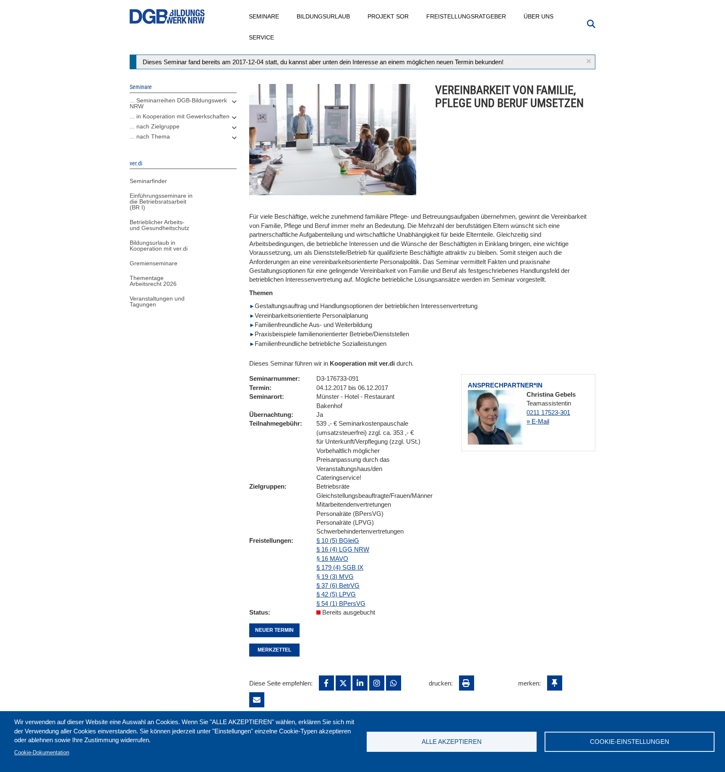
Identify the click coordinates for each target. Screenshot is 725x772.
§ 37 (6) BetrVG (338, 585)
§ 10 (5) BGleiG (337, 540)
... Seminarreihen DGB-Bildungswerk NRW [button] (178, 103)
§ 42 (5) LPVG (336, 594)
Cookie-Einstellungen (629, 741)
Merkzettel (274, 650)
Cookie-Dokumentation (41, 752)
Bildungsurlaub (323, 16)
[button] (588, 61)
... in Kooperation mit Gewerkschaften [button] (179, 116)
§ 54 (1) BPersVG (340, 603)
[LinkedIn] (360, 683)
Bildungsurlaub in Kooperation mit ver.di (159, 245)
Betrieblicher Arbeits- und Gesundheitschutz (159, 225)
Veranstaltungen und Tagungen (157, 301)
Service (261, 37)
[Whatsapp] (393, 683)
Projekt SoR (388, 16)
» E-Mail (538, 421)
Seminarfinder (148, 181)
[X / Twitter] (343, 683)
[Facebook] (326, 683)
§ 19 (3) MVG (335, 576)
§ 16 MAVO (332, 558)
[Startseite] (167, 17)
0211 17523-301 (548, 412)
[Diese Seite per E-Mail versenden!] (256, 699)
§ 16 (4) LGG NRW (342, 549)
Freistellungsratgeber (466, 16)
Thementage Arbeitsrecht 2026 (153, 281)
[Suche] (591, 23)
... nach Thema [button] (150, 136)
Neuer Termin (274, 630)
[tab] (183, 105)
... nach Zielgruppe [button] (155, 126)
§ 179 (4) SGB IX (339, 567)
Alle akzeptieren (452, 741)
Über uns (539, 16)
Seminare (264, 16)
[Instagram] (376, 683)
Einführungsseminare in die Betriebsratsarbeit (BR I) (161, 201)
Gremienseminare (153, 263)
